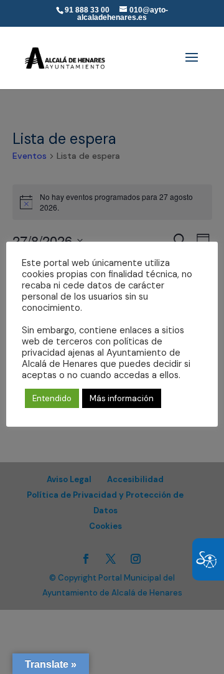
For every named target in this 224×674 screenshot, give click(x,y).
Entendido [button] (52, 398)
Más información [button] (122, 398)
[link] (65, 54)
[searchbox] (142, 0)
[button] (192, 65)
